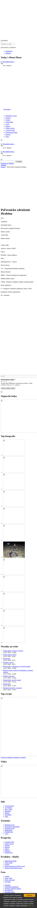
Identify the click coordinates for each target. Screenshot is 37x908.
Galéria (8, 120)
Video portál (8, 863)
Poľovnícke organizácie (12, 826)
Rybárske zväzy (10, 825)
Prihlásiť (8, 53)
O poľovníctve (9, 806)
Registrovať (4, 163)
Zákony (8, 126)
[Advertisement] (18, 88)
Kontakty (8, 885)
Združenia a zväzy (11, 116)
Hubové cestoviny (9, 676)
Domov (3, 167)
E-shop (7, 864)
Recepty (8, 118)
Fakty (7, 136)
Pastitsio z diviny (8, 662)
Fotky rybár (8, 878)
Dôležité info (9, 832)
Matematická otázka (8, 379)
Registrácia (9, 51)
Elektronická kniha (11, 132)
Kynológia (8, 815)
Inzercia (8, 134)
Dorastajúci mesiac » (9, 61)
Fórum (7, 849)
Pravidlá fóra (9, 890)
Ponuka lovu (9, 852)
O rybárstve (8, 807)
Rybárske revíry (10, 828)
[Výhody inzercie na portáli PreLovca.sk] (1, 392)
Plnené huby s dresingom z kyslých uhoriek (16, 666)
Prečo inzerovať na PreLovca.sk (15, 866)
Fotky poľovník (10, 880)
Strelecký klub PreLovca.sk (13, 868)
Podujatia (8, 811)
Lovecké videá (10, 130)
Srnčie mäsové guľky (9, 654)
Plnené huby (7, 684)
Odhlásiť (3, 165)
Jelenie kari (6, 658)
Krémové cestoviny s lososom (12, 688)
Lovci (7, 124)
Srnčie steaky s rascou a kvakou (13, 651)
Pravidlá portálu (10, 892)
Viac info (30, 905)
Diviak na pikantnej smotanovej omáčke (13, 757)
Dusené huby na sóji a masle (12, 680)
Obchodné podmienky (12, 887)
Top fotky (8, 882)
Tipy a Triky (8, 809)
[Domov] (2, 109)
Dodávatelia (9, 122)
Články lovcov (10, 128)
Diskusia (7, 851)
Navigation (7, 109)
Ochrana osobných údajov (13, 888)
